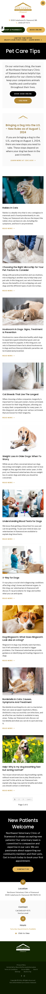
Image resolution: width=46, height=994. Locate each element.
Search (35, 969)
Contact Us (23, 869)
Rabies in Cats (10, 207)
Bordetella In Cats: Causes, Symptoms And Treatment (17, 701)
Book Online (36, 30)
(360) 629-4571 (24, 23)
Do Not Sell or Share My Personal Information (21, 967)
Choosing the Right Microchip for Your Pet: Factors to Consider (22, 269)
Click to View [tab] (24, 933)
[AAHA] (23, 17)
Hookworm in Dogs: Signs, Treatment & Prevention (22, 331)
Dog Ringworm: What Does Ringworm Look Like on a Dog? (22, 638)
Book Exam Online (23, 94)
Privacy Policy (21, 965)
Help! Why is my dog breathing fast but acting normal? (21, 768)
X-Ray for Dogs (10, 577)
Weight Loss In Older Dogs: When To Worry (21, 458)
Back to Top (27, 972)
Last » (29, 799)
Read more (7, 229)
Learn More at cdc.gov (22, 160)
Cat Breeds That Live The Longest (20, 394)
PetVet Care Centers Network (26, 982)
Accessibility (25, 969)
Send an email (23, 913)
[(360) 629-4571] (23, 100)
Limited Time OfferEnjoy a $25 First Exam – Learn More (22, 39)
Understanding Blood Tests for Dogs (22, 521)
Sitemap (17, 972)
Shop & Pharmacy (13, 30)
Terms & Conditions (11, 969)
